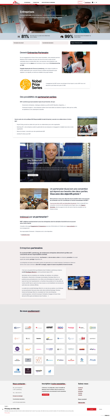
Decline (100, 409)
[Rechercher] (94, 2)
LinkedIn (80, 395)
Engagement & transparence (80, 2)
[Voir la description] (46, 207)
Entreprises (27, 2)
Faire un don (81, 402)
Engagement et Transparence (38, 226)
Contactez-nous (25, 234)
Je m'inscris (45, 394)
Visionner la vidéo (32, 175)
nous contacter (71, 226)
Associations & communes (48, 2)
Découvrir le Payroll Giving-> (85, 133)
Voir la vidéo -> (73, 287)
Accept (91, 409)
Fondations (36, 2)
